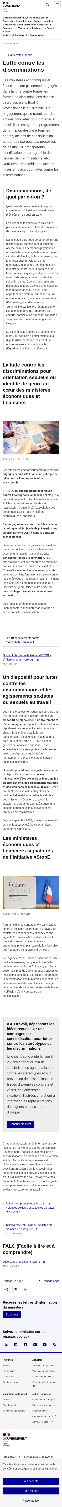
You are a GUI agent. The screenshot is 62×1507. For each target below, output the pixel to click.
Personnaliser (31, 1500)
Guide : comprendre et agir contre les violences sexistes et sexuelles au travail (30, 1207)
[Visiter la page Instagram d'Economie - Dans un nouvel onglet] (35, 1344)
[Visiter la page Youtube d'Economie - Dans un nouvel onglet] (44, 1344)
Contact (6, 1399)
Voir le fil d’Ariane (11, 43)
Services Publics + (41, 1422)
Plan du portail (9, 1405)
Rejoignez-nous (10, 1382)
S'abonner (12, 1314)
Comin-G (24, 507)
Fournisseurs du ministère (44, 1405)
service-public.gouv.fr (37, 1456)
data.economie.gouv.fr (42, 1416)
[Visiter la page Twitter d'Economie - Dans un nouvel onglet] (6, 1344)
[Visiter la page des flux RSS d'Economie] (54, 1344)
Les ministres (9, 1371)
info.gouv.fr (10, 1456)
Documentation (39, 1411)
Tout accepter (31, 1481)
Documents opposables (14, 1411)
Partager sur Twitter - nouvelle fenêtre (15, 1289)
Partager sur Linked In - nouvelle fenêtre (25, 1289)
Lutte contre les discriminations (22, 1261)
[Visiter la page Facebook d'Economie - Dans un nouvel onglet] (25, 1344)
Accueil (6, 1365)
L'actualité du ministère (43, 1376)
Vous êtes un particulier (43, 1365)
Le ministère (8, 1376)
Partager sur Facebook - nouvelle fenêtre (6, 1289)
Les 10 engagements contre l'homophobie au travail (22, 640)
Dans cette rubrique (20, 55)
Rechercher (47, 4)
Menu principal (57, 4)
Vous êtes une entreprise (44, 1371)
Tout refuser (31, 1490)
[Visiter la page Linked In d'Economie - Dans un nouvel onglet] (15, 1344)
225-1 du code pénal (29, 239)
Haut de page (50, 1281)
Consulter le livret (20, 1124)
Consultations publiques (43, 1399)
